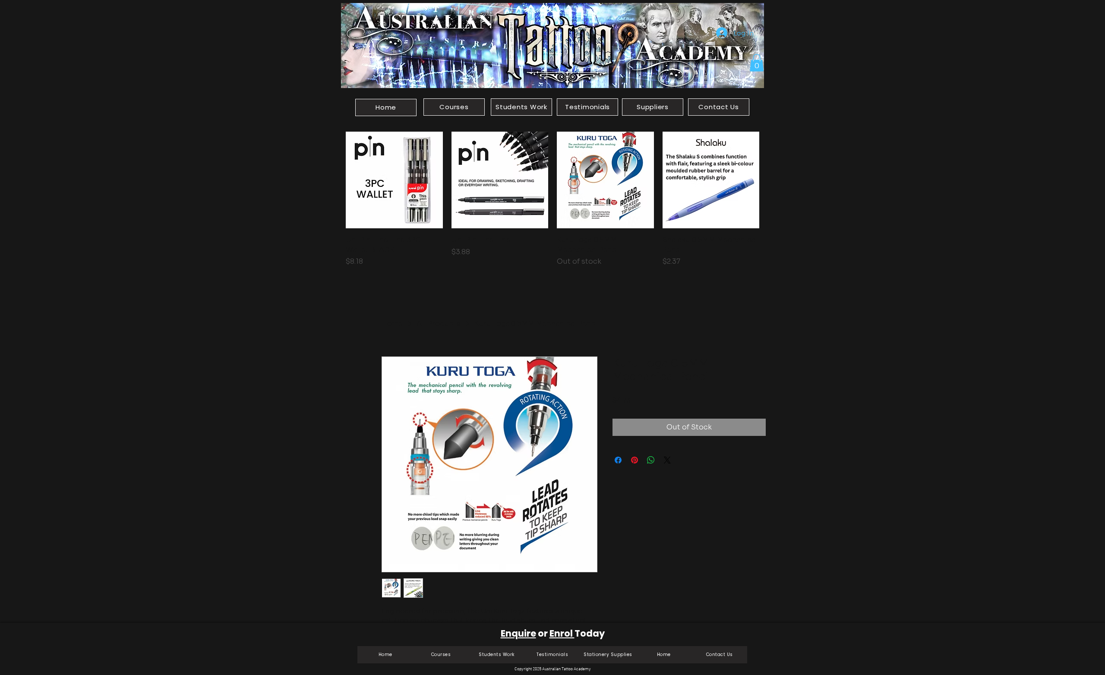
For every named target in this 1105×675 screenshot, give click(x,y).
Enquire (518, 633)
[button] (756, 63)
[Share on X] (667, 460)
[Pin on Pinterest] (634, 460)
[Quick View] (394, 180)
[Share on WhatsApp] (651, 460)
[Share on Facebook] (618, 460)
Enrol (562, 633)
